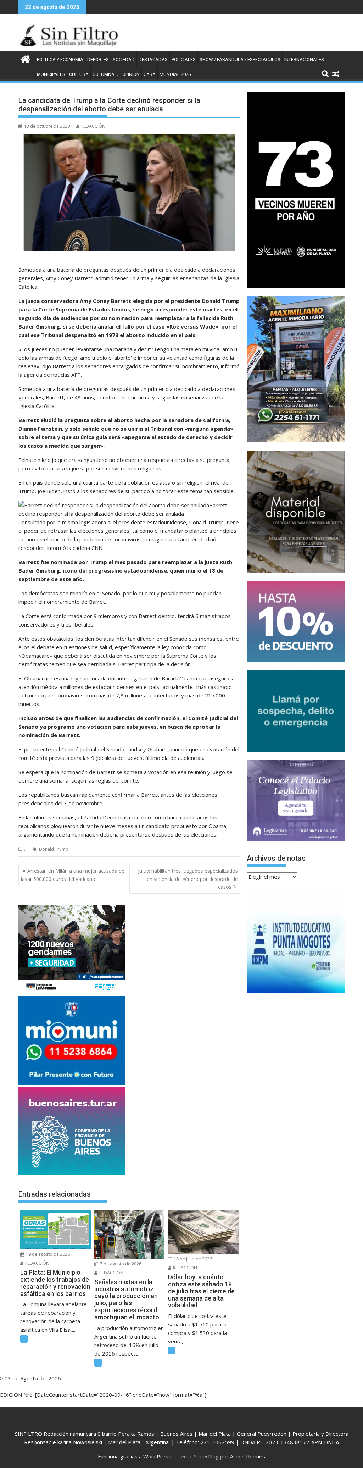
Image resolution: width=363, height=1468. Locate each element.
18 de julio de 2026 (192, 1259)
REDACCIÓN (93, 126)
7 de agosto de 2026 (120, 1264)
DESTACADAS (153, 59)
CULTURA (79, 74)
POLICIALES (184, 59)
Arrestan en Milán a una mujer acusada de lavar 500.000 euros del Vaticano (72, 874)
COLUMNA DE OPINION (116, 74)
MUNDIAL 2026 (175, 74)
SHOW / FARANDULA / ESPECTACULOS (240, 59)
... (25, 849)
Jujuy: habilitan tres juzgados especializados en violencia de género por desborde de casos (188, 878)
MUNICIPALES (51, 74)
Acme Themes (247, 1456)
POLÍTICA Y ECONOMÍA (60, 59)
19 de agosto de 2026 (47, 1254)
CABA (150, 74)
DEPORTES (98, 59)
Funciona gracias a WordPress (134, 1456)
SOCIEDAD (124, 59)
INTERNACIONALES (304, 59)
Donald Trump (53, 849)
